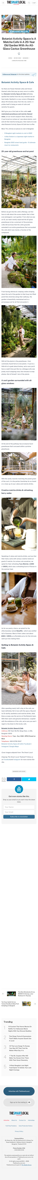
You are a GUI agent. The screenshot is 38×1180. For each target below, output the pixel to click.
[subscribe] (29, 1102)
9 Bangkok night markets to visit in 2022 (18, 133)
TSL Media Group (26, 1165)
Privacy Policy (19, 1131)
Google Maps (14, 746)
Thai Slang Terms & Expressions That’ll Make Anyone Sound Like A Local (20, 1038)
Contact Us (22, 1120)
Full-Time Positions (11, 1126)
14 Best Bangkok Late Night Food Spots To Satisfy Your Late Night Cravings (20, 1068)
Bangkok (25, 58)
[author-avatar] (19, 53)
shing (10, 58)
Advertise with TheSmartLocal (19, 1091)
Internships (31, 1120)
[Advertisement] (19, 908)
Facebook (7, 759)
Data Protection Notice (25, 1126)
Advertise (6, 1120)
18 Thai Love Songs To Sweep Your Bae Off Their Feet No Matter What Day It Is (19, 1048)
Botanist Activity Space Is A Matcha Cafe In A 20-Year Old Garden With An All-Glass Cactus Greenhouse (19, 43)
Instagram (4, 746)
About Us (14, 1120)
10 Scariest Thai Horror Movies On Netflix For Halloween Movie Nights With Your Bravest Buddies (20, 1029)
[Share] (14, 779)
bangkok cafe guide (19, 771)
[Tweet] (29, 779)
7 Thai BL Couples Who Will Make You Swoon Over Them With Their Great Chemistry (19, 1058)
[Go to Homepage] (16, 3)
